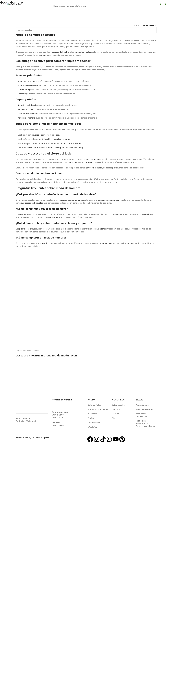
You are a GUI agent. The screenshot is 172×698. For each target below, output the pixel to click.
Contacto (116, 409)
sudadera (39, 147)
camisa (57, 139)
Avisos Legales (142, 405)
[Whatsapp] (109, 439)
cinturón (66, 139)
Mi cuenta (92, 414)
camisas (42, 55)
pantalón (50, 147)
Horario (115, 414)
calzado (55, 135)
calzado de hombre (92, 159)
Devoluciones (94, 422)
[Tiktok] (103, 439)
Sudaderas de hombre (28, 105)
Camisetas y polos (26, 89)
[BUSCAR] (154, 30)
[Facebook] (90, 439)
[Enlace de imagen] (25, 359)
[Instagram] (97, 439)
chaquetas (38, 203)
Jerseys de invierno (26, 109)
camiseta (45, 135)
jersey (29, 147)
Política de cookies (144, 409)
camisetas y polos (82, 52)
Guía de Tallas (94, 405)
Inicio (136, 25)
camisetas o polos (76, 200)
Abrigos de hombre (26, 118)
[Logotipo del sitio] (14, 4)
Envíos (91, 418)
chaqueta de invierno (66, 147)
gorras (130, 243)
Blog (114, 418)
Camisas (21, 94)
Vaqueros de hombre (27, 81)
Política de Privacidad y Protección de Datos (145, 423)
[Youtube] (116, 439)
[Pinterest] (122, 439)
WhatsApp (92, 427)
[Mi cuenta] (155, 4)
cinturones (72, 162)
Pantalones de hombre (28, 85)
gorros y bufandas (93, 168)
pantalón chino (45, 139)
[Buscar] (151, 4)
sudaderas (26, 203)
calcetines (88, 162)
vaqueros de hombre (59, 52)
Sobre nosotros (118, 405)
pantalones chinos (27, 229)
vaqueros (34, 135)
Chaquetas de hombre (28, 113)
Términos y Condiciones (141, 415)
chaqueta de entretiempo (70, 143)
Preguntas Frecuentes (98, 409)
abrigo (81, 147)
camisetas (116, 214)
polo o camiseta (38, 143)
